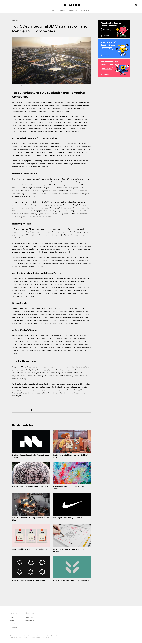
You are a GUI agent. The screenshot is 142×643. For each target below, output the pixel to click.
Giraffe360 (46, 202)
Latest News (85, 10)
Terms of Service (29, 620)
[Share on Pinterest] (31, 410)
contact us (47, 637)
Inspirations (73, 10)
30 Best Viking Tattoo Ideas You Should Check (30, 486)
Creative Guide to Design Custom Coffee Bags (30, 549)
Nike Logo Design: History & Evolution (67, 518)
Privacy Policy (29, 617)
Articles (62, 10)
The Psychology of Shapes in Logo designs (28, 580)
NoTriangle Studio (18, 229)
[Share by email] (71, 410)
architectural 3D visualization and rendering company (41, 146)
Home (54, 10)
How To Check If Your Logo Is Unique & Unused (71, 580)
